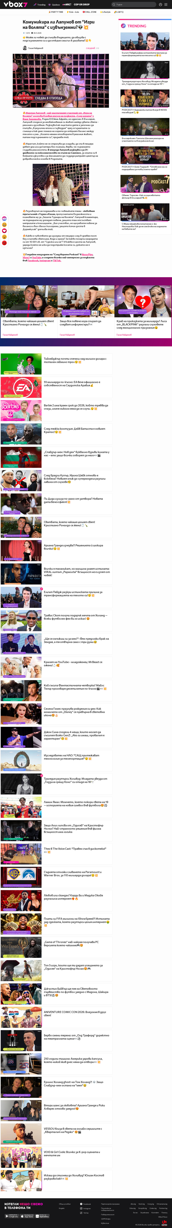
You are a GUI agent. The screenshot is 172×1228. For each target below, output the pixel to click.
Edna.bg (133, 1208)
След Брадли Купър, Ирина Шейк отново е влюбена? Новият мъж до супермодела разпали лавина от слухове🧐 (75, 478)
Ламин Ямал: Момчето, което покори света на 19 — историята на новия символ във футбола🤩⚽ (76, 803)
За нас (135, 1213)
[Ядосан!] (4, 243)
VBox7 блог (162, 1217)
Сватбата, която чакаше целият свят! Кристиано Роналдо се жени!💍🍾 (28, 322)
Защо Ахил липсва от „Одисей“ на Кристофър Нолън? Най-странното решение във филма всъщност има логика (73, 828)
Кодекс (62, 1208)
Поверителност (107, 1215)
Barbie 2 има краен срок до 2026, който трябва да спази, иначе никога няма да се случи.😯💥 (76, 407)
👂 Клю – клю (73, 12)
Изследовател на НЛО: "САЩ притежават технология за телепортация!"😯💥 (71, 757)
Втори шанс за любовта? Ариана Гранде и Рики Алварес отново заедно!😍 (74, 1107)
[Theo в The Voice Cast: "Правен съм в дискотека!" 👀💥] (21, 853)
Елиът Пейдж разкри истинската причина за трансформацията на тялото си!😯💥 (144, 54)
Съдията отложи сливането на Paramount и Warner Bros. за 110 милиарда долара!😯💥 (73, 873)
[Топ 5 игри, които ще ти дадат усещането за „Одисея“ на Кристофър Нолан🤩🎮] (21, 970)
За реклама (144, 1213)
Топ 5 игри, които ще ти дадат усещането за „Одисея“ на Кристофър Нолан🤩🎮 (73, 967)
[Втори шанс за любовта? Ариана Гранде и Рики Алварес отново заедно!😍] (21, 1110)
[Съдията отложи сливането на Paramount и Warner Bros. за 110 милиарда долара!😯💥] (21, 877)
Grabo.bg (153, 1208)
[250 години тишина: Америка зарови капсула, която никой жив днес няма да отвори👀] (21, 1063)
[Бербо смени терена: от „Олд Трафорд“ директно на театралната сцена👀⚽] (21, 1040)
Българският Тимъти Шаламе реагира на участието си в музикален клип (143, 139)
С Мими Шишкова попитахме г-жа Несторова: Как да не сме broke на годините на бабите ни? (144, 226)
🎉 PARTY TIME (56, 12)
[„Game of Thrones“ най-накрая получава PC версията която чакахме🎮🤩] (21, 947)
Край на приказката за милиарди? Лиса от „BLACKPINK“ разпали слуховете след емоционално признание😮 (142, 324)
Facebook (33, 260)
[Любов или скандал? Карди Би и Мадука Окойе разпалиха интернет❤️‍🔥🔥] (21, 900)
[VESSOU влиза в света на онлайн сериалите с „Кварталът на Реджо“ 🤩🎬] (21, 1133)
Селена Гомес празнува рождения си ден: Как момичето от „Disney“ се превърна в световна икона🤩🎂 (74, 712)
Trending (136, 25)
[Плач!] (4, 237)
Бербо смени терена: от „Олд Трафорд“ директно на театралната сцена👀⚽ (76, 1037)
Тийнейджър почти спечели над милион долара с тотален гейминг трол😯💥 (75, 360)
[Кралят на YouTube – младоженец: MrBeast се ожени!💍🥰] (21, 667)
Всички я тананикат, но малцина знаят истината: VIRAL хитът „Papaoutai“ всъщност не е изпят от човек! (77, 572)
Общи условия (64, 1204)
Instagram (45, 260)
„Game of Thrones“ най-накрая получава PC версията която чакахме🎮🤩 (71, 943)
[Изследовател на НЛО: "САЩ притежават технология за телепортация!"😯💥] (21, 760)
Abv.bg (133, 1204)
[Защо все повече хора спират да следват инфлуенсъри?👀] (86, 301)
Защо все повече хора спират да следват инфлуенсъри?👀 (80, 322)
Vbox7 (26, 257)
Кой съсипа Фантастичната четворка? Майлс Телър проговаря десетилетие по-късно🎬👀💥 (75, 687)
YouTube (36, 257)
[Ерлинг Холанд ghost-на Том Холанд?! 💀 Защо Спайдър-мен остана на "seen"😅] (21, 1087)
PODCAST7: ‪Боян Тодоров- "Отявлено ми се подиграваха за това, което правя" (144, 168)
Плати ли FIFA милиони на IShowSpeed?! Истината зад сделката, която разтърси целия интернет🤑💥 (77, 922)
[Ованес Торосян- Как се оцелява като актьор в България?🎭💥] (145, 183)
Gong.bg (150, 1204)
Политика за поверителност (107, 1209)
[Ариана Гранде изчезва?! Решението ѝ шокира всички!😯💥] (21, 550)
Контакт (155, 1213)
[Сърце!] (4, 231)
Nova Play (87, 254)
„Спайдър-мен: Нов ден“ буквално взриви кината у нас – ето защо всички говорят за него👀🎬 (76, 453)
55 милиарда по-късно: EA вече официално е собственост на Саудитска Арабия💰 (72, 383)
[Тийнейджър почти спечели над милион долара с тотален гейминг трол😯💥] (21, 363)
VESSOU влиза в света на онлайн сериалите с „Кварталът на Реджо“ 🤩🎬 (73, 1130)
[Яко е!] (4, 219)
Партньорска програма (110, 1204)
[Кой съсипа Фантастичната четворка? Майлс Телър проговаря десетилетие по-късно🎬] (21, 690)
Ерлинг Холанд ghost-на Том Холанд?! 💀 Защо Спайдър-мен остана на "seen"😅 (73, 1083)
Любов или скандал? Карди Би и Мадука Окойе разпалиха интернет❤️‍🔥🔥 (73, 897)
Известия (105, 1223)
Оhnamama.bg (162, 1204)
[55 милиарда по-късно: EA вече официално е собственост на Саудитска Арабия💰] (21, 387)
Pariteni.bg (163, 1208)
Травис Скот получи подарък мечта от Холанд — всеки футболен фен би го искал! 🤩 (75, 617)
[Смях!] (4, 225)
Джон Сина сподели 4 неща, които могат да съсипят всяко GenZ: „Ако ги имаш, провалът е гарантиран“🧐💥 (74, 735)
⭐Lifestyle (105, 12)
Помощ (164, 1213)
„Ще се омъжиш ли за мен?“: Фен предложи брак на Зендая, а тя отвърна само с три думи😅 (76, 640)
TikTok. (57, 260)
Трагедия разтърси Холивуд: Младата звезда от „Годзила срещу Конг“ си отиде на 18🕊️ (145, 82)
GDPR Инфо (105, 1219)
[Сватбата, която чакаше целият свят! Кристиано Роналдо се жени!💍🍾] (29, 301)
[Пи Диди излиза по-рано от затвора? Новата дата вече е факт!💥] (21, 503)
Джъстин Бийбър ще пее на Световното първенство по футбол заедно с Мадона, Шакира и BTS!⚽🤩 (76, 992)
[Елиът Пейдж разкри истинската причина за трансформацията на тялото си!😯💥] (145, 41)
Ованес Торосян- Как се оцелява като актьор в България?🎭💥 (141, 196)
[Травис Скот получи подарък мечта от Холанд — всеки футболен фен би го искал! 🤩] (21, 620)
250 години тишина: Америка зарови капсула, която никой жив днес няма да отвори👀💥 (73, 1060)
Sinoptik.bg (142, 1208)
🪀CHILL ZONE (89, 12)
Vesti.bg (142, 1204)
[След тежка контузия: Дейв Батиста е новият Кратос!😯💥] (21, 433)
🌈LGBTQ (118, 12)
